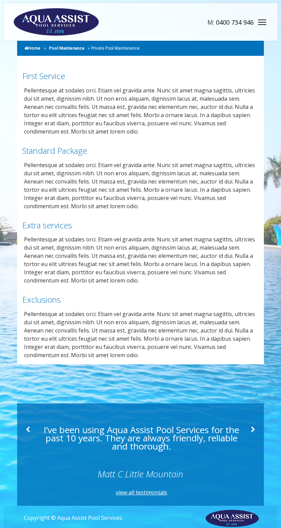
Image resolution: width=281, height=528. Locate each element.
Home (34, 48)
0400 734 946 (235, 22)
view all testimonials (141, 492)
